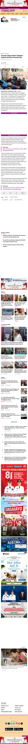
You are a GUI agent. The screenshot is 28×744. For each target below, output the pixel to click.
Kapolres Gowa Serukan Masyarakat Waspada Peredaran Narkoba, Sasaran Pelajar (20, 318)
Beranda (2, 53)
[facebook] (6, 724)
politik (11, 199)
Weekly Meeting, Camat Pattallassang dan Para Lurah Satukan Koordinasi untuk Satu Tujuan (10, 390)
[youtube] (19, 724)
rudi (5, 62)
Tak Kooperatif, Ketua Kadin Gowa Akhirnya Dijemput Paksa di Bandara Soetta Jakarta (12, 343)
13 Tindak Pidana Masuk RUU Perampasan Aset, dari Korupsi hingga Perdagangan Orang (10, 399)
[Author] (2, 63)
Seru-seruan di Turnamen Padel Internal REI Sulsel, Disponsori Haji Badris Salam (20, 357)
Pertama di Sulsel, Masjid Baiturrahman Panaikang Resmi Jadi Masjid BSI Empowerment (7, 371)
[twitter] (9, 724)
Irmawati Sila (5, 199)
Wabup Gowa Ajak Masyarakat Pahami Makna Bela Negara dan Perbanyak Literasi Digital (21, 371)
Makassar (7, 53)
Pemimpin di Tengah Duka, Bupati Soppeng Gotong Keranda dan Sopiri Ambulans (10, 382)
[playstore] (18, 729)
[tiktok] (22, 724)
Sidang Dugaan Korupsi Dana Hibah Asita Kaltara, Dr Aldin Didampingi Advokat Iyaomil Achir (15, 443)
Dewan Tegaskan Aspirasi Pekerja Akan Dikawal (13, 245)
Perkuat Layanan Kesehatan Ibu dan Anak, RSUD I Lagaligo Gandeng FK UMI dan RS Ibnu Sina (7, 357)
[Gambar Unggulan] (14, 78)
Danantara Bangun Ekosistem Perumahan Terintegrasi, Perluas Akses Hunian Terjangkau (10, 415)
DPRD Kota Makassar (14, 197)
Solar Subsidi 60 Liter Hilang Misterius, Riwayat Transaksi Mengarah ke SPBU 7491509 (7, 318)
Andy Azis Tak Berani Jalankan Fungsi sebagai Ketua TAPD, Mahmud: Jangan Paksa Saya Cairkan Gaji (15, 428)
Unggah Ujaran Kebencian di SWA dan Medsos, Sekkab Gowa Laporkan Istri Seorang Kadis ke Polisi (7, 305)
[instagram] (17, 724)
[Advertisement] (14, 37)
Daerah (6, 197)
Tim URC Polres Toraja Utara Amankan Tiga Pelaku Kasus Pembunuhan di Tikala (20, 304)
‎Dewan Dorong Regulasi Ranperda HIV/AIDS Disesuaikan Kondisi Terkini (14, 240)
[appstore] (9, 729)
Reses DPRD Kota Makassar (19, 199)
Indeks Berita (14, 421)
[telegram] (14, 724)
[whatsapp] (11, 724)
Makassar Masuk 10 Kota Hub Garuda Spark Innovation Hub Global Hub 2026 (14, 236)
